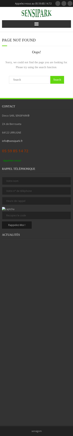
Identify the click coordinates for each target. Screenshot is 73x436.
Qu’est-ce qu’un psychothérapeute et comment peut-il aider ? (28, 336)
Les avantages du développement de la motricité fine (28, 372)
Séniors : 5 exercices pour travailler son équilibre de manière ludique (28, 317)
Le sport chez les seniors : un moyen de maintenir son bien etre (28, 281)
